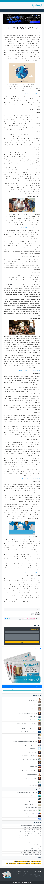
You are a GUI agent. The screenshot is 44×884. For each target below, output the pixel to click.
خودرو (32, 692)
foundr (35, 609)
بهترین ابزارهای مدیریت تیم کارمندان (27, 94)
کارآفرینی (10, 35)
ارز (31, 689)
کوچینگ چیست (33, 861)
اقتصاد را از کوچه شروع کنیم (36, 844)
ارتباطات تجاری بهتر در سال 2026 (36, 840)
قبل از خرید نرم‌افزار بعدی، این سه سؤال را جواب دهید (32, 827)
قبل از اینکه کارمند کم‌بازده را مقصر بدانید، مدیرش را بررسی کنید (31, 829)
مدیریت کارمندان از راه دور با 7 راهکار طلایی (26, 371)
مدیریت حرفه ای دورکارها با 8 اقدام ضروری (26, 479)
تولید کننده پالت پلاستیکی (20, 863)
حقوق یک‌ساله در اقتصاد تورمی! (36, 848)
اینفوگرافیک (24, 875)
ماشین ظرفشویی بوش (17, 861)
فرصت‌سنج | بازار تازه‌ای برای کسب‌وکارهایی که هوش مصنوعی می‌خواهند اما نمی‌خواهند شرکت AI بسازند (25, 835)
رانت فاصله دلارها (38, 846)
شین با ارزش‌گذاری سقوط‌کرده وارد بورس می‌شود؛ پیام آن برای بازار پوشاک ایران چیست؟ (27, 837)
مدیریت (22, 35)
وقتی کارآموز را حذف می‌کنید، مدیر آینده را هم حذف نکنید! (32, 854)
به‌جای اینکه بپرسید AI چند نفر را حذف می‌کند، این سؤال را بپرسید (31, 852)
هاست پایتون (28, 863)
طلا (12, 689)
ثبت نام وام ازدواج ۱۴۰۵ (12, 863)
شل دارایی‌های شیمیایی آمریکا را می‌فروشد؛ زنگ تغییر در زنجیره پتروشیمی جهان (28, 833)
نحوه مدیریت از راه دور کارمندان (28, 573)
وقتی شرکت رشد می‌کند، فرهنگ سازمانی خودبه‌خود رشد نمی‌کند (31, 825)
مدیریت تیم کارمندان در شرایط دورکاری (27, 227)
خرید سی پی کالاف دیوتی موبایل (35, 863)
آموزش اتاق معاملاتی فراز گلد (26, 861)
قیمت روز (24, 873)
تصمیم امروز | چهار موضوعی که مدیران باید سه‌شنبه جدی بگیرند (31, 842)
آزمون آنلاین (38, 861)
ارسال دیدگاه (22, 642)
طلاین (7, 863)
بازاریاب (15, 234)
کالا (12, 692)
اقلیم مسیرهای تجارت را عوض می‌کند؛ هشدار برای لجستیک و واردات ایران (30, 831)
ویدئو (25, 874)
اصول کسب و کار (37, 614)
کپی (20, 618)
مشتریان (11, 284)
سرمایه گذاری (35, 350)
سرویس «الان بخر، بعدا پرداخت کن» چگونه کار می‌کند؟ (32, 850)
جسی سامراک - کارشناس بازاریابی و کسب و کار (29, 31)
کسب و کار (19, 35)
